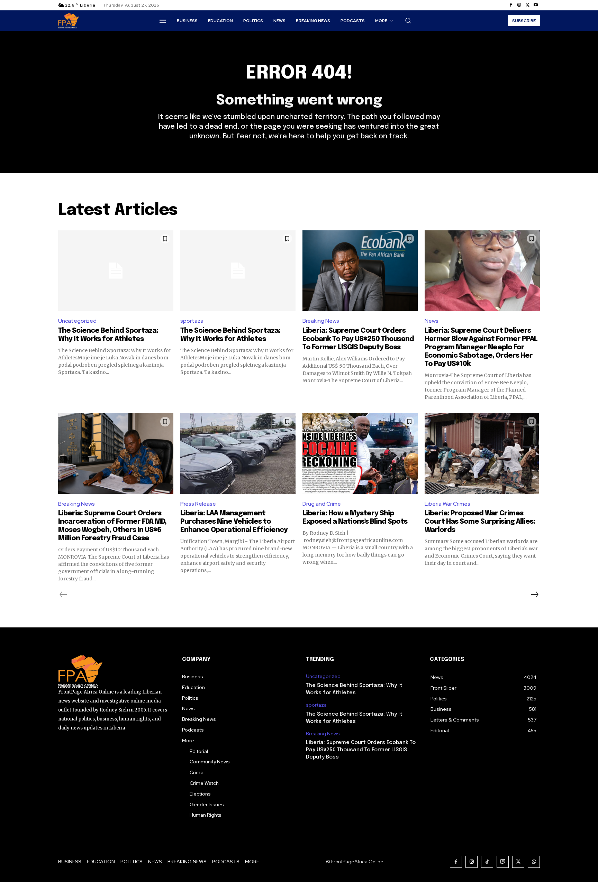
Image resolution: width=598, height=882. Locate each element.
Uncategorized (77, 320)
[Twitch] (503, 862)
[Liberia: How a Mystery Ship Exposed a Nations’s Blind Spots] (360, 453)
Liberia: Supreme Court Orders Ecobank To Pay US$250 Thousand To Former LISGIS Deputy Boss (358, 339)
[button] (408, 20)
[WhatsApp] (534, 862)
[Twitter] (527, 5)
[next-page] (534, 594)
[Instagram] (519, 5)
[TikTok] (487, 862)
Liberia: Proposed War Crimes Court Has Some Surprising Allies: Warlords (480, 522)
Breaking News (320, 320)
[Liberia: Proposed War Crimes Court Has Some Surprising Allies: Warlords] (482, 453)
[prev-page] (63, 594)
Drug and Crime (321, 503)
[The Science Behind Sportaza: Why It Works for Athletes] (115, 270)
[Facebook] (511, 5)
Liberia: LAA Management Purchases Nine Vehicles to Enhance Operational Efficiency (234, 522)
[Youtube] (536, 5)
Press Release (198, 503)
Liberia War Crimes (447, 503)
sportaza (191, 320)
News (431, 320)
